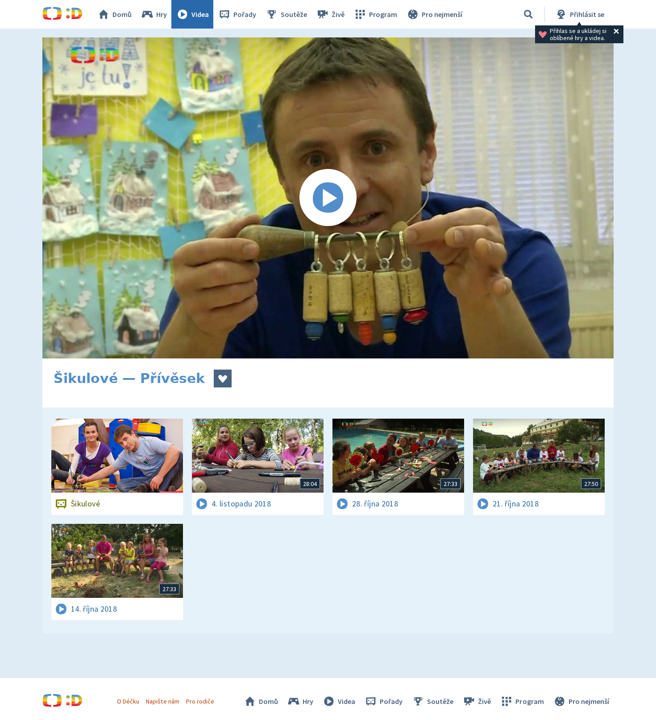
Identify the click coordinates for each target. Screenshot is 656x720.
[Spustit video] (328, 197)
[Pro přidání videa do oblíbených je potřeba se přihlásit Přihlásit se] (223, 378)
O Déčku (128, 701)
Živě (338, 14)
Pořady (244, 14)
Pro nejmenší (442, 14)
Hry (161, 14)
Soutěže (294, 14)
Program (383, 14)
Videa (200, 14)
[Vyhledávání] (528, 14)
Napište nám (162, 701)
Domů (122, 14)
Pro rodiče (200, 701)
